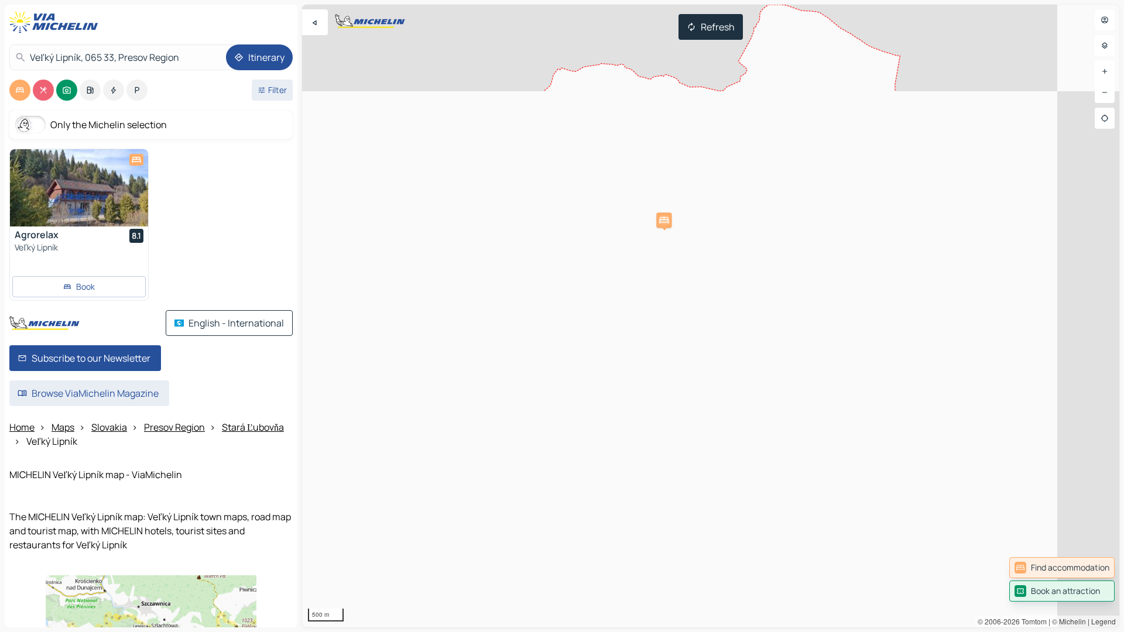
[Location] (1105, 118)
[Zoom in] (1105, 71)
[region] (710, 316)
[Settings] (1105, 45)
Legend (1103, 621)
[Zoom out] (1105, 92)
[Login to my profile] (1105, 19)
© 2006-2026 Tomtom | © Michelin (1032, 621)
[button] (663, 220)
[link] (1062, 567)
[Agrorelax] (79, 187)
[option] (19, 90)
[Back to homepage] (56, 22)
